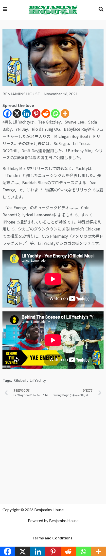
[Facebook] (7, 113)
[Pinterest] (36, 113)
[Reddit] (45, 113)
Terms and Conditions (52, 537)
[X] (17, 113)
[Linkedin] (26, 113)
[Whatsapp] (55, 113)
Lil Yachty (38, 380)
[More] (65, 113)
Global (20, 380)
